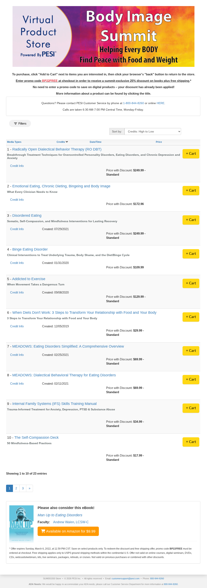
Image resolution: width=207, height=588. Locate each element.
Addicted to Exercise (28, 279)
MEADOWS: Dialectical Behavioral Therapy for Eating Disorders (64, 375)
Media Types (14, 142)
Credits (61, 142)
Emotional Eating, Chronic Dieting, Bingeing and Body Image (61, 186)
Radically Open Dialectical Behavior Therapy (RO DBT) (56, 149)
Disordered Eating (26, 215)
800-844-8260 (157, 578)
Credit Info (17, 166)
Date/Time (95, 142)
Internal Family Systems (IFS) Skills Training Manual (54, 404)
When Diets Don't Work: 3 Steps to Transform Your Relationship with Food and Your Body (84, 313)
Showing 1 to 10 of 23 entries (26, 473)
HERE (160, 103)
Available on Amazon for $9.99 (70, 531)
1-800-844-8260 (133, 103)
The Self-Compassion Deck (36, 437)
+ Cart (191, 154)
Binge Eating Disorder (30, 249)
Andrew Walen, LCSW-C (71, 522)
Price (159, 142)
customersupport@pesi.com (125, 578)
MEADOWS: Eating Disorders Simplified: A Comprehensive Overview (68, 346)
